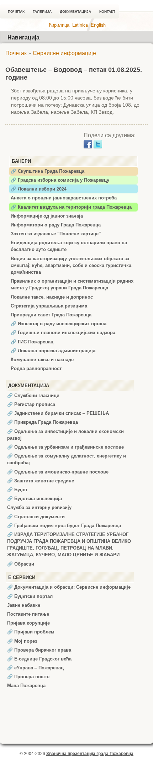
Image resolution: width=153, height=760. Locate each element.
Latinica (80, 24)
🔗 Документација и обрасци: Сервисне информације (69, 587)
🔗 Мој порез (22, 641)
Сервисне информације (64, 53)
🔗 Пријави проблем (30, 631)
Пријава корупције (28, 623)
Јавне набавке (23, 605)
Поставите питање (28, 614)
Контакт (107, 12)
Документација (75, 12)
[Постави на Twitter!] (98, 143)
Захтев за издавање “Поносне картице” (56, 233)
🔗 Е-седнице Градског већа (39, 658)
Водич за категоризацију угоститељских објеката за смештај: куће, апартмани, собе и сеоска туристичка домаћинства (71, 265)
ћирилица (59, 24)
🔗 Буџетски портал (30, 596)
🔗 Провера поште (28, 676)
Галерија (42, 12)
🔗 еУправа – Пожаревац (35, 667)
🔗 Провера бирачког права (39, 650)
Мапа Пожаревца (26, 685)
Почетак (16, 12)
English (98, 24)
